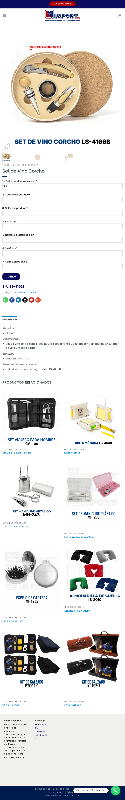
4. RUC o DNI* (10, 221)
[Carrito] (119, 15)
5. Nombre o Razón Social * (18, 235)
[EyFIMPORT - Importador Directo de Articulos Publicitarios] (62, 16)
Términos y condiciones (41, 735)
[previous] (9, 90)
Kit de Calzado (11, 705)
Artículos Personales (25, 165)
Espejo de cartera (12, 621)
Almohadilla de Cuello (77, 610)
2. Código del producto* (16, 194)
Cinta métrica (72, 452)
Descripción (9, 319)
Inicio (5, 165)
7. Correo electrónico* (15, 261)
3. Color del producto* (15, 208)
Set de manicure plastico (79, 537)
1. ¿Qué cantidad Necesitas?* (19, 181)
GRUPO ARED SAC (72, 795)
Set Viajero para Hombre (16, 452)
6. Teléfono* (9, 248)
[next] (116, 90)
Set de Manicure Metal (15, 526)
